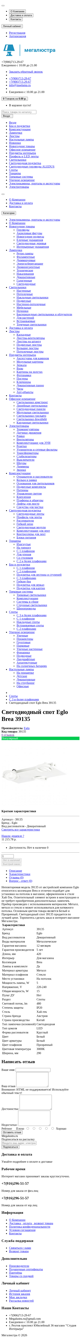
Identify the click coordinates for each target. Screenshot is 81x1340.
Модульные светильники (33, 412)
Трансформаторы (28, 453)
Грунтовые (24, 642)
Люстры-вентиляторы (31, 338)
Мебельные (24, 307)
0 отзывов (8, 734)
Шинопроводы (26, 608)
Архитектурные (27, 662)
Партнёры (15, 1272)
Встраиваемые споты (30, 625)
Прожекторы (25, 639)
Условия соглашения (22, 1230)
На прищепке (25, 672)
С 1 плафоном (26, 551)
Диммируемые (26, 260)
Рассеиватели (25, 520)
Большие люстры (28, 348)
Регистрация (17, 32)
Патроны (22, 490)
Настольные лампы (21, 139)
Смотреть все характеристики (21, 829)
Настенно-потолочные (31, 304)
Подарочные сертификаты (26, 1269)
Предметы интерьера (22, 153)
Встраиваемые (26, 321)
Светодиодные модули (31, 527)
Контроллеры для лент (31, 534)
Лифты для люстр (28, 503)
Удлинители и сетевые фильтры (37, 449)
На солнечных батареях (32, 666)
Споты (13, 169)
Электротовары (19, 186)
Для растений (25, 317)
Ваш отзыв (8, 1086)
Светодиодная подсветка (25, 163)
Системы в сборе (27, 601)
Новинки (15, 142)
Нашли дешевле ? (13, 836)
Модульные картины (30, 361)
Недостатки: (9, 1124)
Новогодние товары (22, 146)
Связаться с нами (20, 1247)
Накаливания (25, 273)
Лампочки (15, 132)
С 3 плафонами (26, 578)
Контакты (16, 19)
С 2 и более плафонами (32, 561)
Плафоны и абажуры (30, 500)
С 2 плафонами (26, 571)
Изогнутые (24, 544)
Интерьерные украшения (33, 246)
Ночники (22, 311)
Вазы (20, 368)
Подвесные (24, 300)
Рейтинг (7, 1128)
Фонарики (23, 652)
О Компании (17, 11)
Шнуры (21, 463)
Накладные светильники (32, 297)
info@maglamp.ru (20, 85)
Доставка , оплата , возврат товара (31, 1223)
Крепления (24, 497)
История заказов (19, 1293)
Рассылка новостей (21, 1300)
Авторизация (17, 36)
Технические (25, 270)
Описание (15, 870)
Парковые (23, 645)
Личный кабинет (20, 1290)
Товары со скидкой (21, 1276)
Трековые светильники (31, 595)
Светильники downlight (32, 419)
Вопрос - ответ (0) (20, 880)
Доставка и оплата (21, 15)
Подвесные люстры (29, 344)
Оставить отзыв (12, 1132)
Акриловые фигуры (29, 233)
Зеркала (22, 365)
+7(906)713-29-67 (20, 78)
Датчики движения (29, 432)
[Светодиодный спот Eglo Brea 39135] (34, 804)
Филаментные (26, 256)
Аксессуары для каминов (33, 358)
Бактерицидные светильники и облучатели (44, 314)
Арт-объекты (25, 392)
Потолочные (25, 294)
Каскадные (24, 334)
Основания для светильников (35, 483)
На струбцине (25, 682)
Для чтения (24, 554)
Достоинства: (10, 1108)
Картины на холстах (30, 371)
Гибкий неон (25, 524)
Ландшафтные (26, 659)
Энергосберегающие (30, 263)
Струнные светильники (32, 605)
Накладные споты (28, 622)
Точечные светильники (32, 324)
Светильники (17, 159)
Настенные (24, 290)
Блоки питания (26, 537)
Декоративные (26, 277)
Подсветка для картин (31, 588)
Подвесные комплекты (31, 486)
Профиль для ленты (29, 517)
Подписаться (10, 1147)
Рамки (21, 436)
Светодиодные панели (31, 409)
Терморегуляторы (28, 429)
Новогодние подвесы (30, 236)
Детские (22, 676)
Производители (19, 1265)
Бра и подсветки (19, 126)
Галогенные (24, 280)
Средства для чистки (30, 507)
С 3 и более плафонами (32, 615)
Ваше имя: (8, 1069)
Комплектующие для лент (33, 530)
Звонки (21, 469)
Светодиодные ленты (30, 513)
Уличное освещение (22, 180)
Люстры (14, 136)
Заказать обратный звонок (26, 71)
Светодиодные (26, 284)
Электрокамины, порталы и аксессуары (34, 183)
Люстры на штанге (29, 341)
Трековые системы (21, 176)
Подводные (24, 655)
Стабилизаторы (27, 456)
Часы (20, 388)
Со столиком (25, 557)
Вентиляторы (25, 439)
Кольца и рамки (27, 480)
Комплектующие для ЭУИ (33, 442)
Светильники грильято (31, 415)
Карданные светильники (32, 422)
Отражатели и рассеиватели (35, 476)
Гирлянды (23, 229)
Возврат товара (19, 1251)
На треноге (24, 547)
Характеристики (19, 874)
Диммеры (23, 466)
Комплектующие (20, 129)
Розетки (22, 446)
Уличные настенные (30, 649)
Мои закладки (18, 1297)
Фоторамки (24, 375)
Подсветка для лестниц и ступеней (39, 574)
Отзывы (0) (16, 877)
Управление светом (29, 493)
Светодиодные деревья (31, 243)
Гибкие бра (24, 581)
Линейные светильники (32, 405)
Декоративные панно (30, 385)
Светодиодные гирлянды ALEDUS (31, 166)
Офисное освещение (22, 149)
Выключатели (25, 459)
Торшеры (15, 173)
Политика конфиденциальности (29, 1226)
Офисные (23, 686)
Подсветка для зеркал (30, 584)
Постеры (22, 378)
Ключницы (24, 382)
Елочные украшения (30, 240)
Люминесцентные (28, 267)
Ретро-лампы (25, 253)
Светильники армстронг (32, 402)
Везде (12, 122)
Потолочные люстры (30, 351)
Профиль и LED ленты (24, 156)
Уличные (22, 635)
